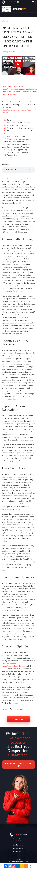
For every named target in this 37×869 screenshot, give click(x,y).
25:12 (4, 136)
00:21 (4, 123)
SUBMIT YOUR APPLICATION (18, 763)
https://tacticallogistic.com (13, 666)
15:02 (4, 128)
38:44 (4, 158)
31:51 (4, 150)
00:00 (4, 120)
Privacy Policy (18, 848)
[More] (26, 866)
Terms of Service (18, 851)
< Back (5, 21)
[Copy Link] (22, 866)
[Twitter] (10, 866)
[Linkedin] (18, 866)
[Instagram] (14, 866)
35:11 (4, 152)
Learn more (18, 719)
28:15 (4, 144)
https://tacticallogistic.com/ (14, 86)
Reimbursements (18, 845)
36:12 (4, 155)
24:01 (4, 131)
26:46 (4, 139)
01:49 (4, 125)
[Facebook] (6, 866)
